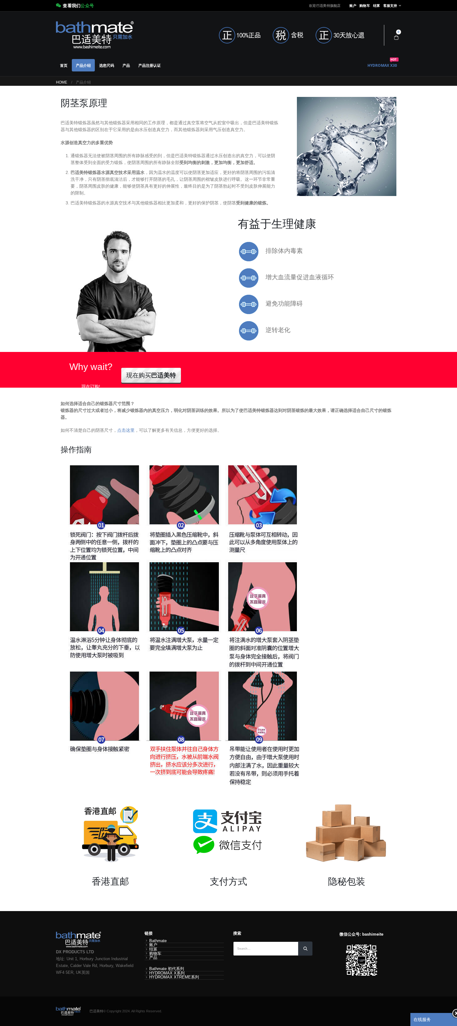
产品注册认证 (149, 65)
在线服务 (422, 1019)
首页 (63, 65)
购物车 (364, 5)
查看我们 (78, 5)
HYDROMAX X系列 (167, 973)
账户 (353, 5)
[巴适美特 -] (95, 35)
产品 (126, 65)
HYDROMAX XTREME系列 (174, 977)
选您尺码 (106, 65)
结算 (376, 5)
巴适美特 (96, 1011)
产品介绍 (83, 65)
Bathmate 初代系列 (166, 969)
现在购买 (151, 375)
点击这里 (126, 430)
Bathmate (158, 941)
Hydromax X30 (382, 63)
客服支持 (390, 5)
